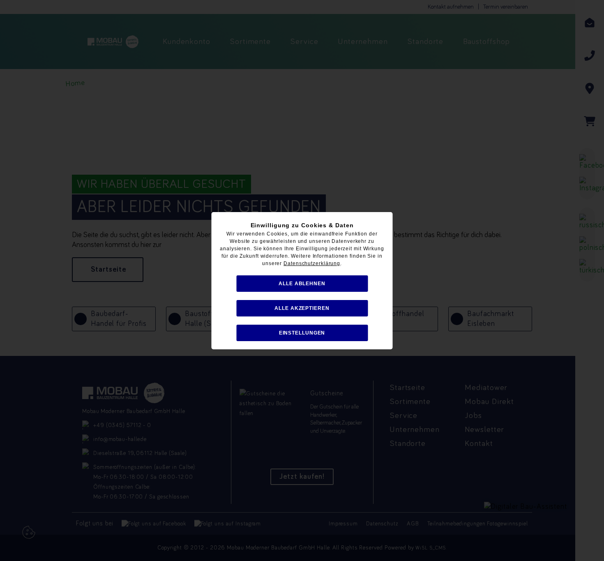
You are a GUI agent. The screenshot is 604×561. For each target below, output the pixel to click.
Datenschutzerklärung (312, 263)
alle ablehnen (302, 283)
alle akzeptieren (301, 308)
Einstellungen (302, 333)
